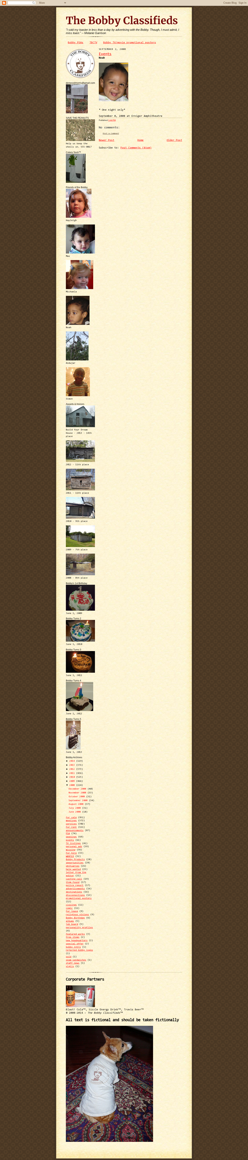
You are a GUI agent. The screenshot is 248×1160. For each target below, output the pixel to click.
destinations (74, 892)
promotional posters (79, 898)
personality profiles (79, 927)
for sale (71, 817)
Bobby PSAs (75, 42)
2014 (72, 761)
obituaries (72, 866)
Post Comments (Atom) (136, 148)
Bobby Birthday (75, 918)
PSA (68, 833)
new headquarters (77, 940)
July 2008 (75, 808)
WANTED (70, 856)
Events (105, 54)
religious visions (77, 914)
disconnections (75, 895)
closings (71, 905)
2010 (72, 777)
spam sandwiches (76, 960)
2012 (72, 769)
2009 (72, 781)
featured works (75, 934)
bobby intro (73, 947)
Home (140, 140)
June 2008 (75, 812)
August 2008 (77, 804)
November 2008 (78, 793)
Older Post (174, 140)
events (70, 840)
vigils (70, 966)
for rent (71, 827)
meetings (71, 820)
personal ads (74, 846)
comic (69, 908)
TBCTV (93, 42)
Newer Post (106, 140)
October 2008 (77, 797)
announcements (75, 830)
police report (75, 885)
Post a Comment (111, 133)
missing (70, 850)
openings (71, 837)
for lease (72, 911)
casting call (74, 879)
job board (72, 924)
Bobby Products (75, 859)
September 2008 (79, 800)
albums (70, 921)
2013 (72, 765)
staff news (72, 963)
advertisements (75, 889)
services (71, 824)
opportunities (75, 863)
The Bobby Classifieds (122, 20)
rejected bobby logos (79, 950)
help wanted (73, 869)
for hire (71, 853)
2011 (72, 773)
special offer (75, 944)
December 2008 (78, 789)
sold (68, 957)
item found (72, 882)
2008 (72, 785)
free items (72, 937)
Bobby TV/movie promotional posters (129, 42)
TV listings (73, 843)
